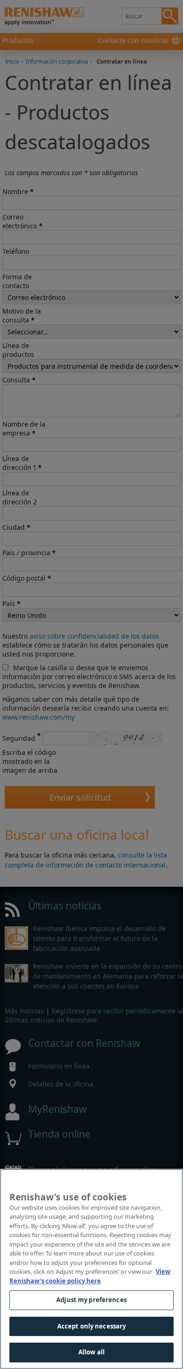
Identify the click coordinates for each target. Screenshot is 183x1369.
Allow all (91, 1352)
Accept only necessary (91, 1326)
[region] (91, 1269)
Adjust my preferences (91, 1300)
